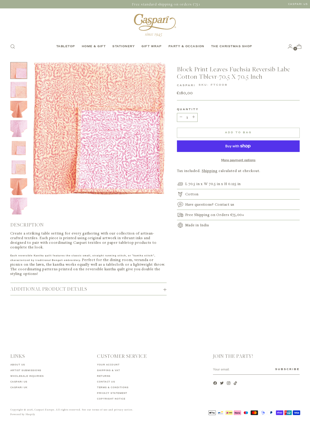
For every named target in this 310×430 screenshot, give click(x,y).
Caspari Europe (44, 409)
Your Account (108, 365)
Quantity (188, 109)
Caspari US (298, 4)
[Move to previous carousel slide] (286, 327)
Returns (104, 376)
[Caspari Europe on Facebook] (215, 383)
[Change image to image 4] (18, 128)
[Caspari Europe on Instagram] (229, 383)
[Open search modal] (12, 46)
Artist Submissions (25, 370)
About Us (17, 365)
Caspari (186, 85)
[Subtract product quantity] (193, 117)
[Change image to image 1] (18, 70)
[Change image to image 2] (18, 89)
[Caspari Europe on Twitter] (222, 383)
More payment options (238, 160)
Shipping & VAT (108, 370)
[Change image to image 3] (18, 109)
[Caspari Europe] (155, 25)
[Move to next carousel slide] (296, 327)
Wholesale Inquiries (27, 376)
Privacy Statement (112, 393)
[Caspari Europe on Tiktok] (235, 383)
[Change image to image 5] (18, 148)
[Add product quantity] (181, 117)
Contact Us (106, 382)
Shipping (210, 170)
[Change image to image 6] (18, 167)
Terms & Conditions (112, 387)
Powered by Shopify (22, 414)
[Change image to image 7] (18, 186)
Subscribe (287, 369)
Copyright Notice (111, 399)
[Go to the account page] (288, 46)
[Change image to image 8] (18, 206)
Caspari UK (19, 387)
